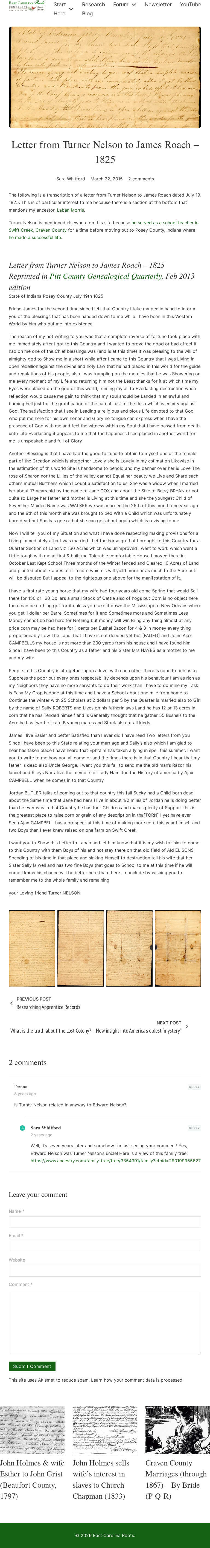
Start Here (60, 9)
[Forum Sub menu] (133, 4)
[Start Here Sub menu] (71, 9)
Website (17, 1260)
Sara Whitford (46, 1127)
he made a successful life (35, 237)
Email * (16, 1235)
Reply (194, 1087)
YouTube (190, 4)
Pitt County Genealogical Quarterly (105, 275)
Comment (21, 1284)
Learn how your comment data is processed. (137, 1380)
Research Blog (93, 9)
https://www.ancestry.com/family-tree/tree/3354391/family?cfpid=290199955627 (116, 1160)
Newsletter (158, 4)
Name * (16, 1211)
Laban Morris (70, 210)
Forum (121, 4)
